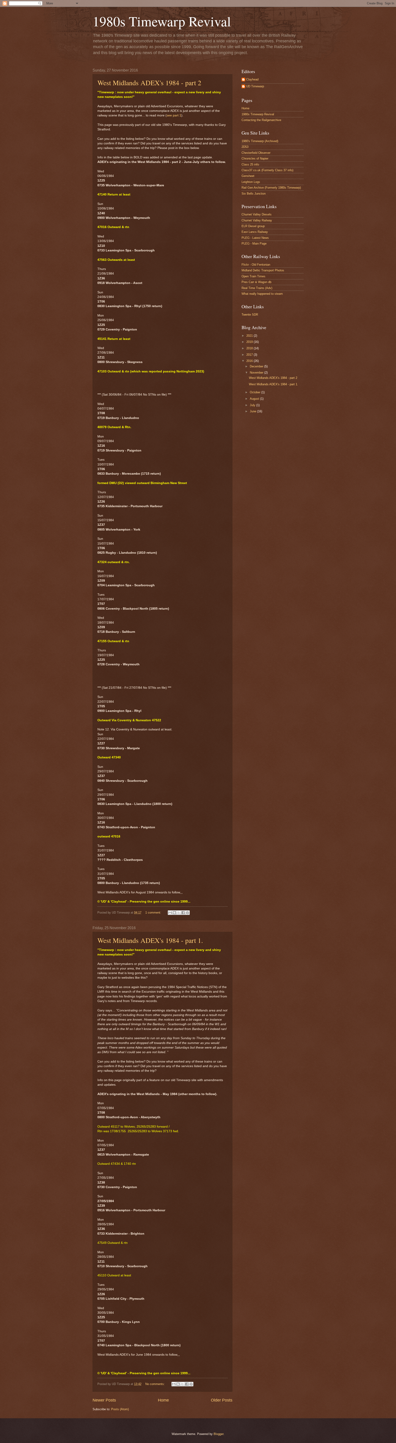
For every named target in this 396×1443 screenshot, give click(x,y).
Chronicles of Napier (255, 158)
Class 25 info (250, 164)
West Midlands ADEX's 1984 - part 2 (149, 82)
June (253, 411)
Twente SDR (250, 314)
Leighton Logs (251, 182)
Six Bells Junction (254, 193)
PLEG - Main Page (254, 243)
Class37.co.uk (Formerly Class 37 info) (267, 170)
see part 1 (174, 115)
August (255, 398)
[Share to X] (178, 912)
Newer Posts (104, 1400)
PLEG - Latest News (255, 238)
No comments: (155, 1384)
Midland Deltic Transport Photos (263, 270)
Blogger (218, 1434)
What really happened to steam (262, 293)
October (255, 392)
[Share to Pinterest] (187, 912)
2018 (250, 348)
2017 (250, 354)
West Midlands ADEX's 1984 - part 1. (150, 940)
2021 (250, 335)
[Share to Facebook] (183, 912)
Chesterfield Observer (256, 152)
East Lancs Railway (255, 232)
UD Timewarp (255, 86)
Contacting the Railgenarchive (261, 120)
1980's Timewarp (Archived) (260, 141)
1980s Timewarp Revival (162, 21)
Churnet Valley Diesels (257, 214)
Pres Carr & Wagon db (256, 282)
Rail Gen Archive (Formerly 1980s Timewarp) (271, 187)
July (253, 405)
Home (163, 1400)
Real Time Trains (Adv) (257, 288)
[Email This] (170, 912)
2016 (250, 361)
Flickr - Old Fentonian (256, 264)
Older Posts (221, 1400)
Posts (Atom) (120, 1409)
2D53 (245, 147)
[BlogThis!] (174, 912)
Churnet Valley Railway (257, 220)
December (257, 366)
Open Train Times (253, 276)
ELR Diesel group (253, 226)
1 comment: (153, 912)
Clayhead (252, 79)
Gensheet (248, 176)
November (257, 372)
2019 (250, 342)
